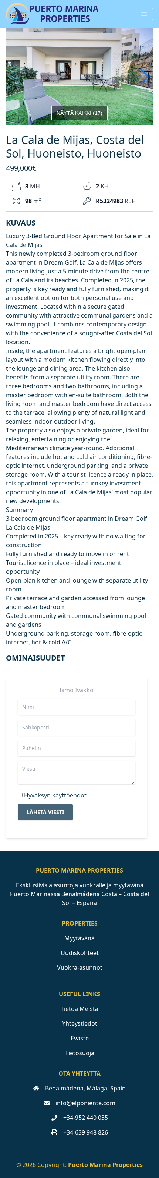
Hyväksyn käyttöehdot (55, 795)
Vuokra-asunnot (79, 967)
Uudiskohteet (80, 953)
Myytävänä (79, 938)
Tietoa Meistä (79, 1009)
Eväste (80, 1038)
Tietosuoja (79, 1053)
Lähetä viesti (45, 812)
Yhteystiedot (79, 1023)
